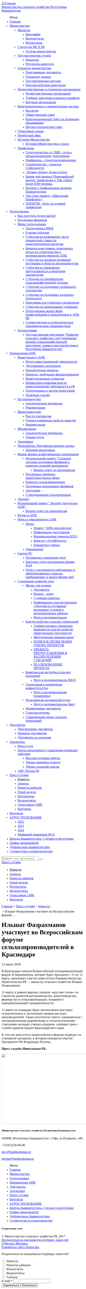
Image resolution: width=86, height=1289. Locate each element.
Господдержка (19, 211)
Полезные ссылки (38, 395)
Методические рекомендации (54, 637)
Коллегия (32, 110)
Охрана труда (35, 437)
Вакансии (32, 59)
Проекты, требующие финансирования (52, 374)
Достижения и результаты (43, 365)
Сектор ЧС (25, 553)
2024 (21, 830)
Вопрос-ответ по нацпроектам (54, 470)
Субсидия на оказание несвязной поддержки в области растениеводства (52, 261)
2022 (21, 821)
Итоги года (25, 746)
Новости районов (30, 787)
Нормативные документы (43, 708)
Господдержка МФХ (40, 228)
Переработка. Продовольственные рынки (46, 445)
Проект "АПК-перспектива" (53, 528)
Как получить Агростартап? (37, 215)
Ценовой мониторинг (40, 450)
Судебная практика (47, 598)
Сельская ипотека (38, 712)
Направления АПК (23, 353)
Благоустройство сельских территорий (52, 621)
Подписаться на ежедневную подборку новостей (35, 1240)
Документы (41, 589)
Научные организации (41, 102)
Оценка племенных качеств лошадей (51, 420)
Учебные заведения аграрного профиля (52, 98)
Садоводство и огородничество (31, 851)
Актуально (33, 490)
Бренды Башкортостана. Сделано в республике (42, 838)
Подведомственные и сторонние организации (49, 89)
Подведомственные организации (48, 93)
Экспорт (23, 499)
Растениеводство (29, 399)
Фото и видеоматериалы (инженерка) (50, 694)
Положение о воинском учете (46, 557)
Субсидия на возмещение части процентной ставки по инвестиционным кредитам (47, 240)
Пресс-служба (19, 775)
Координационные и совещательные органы (48, 106)
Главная (15, 21)
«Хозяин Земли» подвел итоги (46, 172)
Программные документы (43, 72)
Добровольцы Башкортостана (30, 847)
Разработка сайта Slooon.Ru (20, 1247)
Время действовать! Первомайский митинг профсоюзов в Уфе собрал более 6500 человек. (50, 180)
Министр (24, 30)
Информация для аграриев (52, 532)
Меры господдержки (32, 224)
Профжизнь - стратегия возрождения (51, 160)
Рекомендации (35, 407)
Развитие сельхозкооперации (45, 482)
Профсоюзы (26, 148)
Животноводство (29, 411)
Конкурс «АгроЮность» (50, 540)
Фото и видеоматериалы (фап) (54, 704)
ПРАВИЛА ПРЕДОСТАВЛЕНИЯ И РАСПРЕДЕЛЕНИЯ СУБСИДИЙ (50, 655)
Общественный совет (40, 114)
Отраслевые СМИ (30, 804)
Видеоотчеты (35, 38)
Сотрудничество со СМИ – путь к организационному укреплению (49, 154)
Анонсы (23, 783)
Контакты (24, 809)
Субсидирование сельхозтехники (48, 494)
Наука (30, 523)
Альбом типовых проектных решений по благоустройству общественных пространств (53, 629)
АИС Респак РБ (28, 771)
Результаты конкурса (40, 64)
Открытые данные (38, 76)
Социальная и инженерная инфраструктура (44, 686)
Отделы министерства (41, 51)
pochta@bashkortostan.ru (18, 1158)
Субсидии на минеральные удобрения (52, 306)
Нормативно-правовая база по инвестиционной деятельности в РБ (50, 384)
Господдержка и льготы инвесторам (50, 390)
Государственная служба (34, 55)
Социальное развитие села (36, 581)
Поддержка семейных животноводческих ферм (43, 475)
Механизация (27, 428)
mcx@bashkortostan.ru (16, 1152)
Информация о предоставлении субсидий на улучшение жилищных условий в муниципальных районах (55, 608)
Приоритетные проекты (42, 370)
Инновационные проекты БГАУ (55, 536)
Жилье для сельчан (38, 585)
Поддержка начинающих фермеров (50, 486)
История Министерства (34, 139)
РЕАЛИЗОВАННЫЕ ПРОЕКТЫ (48, 666)
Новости (23, 779)
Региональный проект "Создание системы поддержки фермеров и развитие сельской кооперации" (48, 462)
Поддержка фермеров (32, 220)
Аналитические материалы (44, 403)
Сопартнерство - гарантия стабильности (43, 166)
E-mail (7, 1281)
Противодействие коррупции (46, 85)
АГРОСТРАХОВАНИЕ (26, 817)
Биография (33, 34)
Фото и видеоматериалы (50, 617)
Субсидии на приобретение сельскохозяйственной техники (47, 280)
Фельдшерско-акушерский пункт (48, 700)
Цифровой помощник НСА (36, 834)
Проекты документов (32, 733)
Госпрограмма (27, 330)
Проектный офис (29, 135)
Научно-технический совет (44, 127)
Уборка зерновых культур (43, 762)
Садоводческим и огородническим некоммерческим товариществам (49, 324)
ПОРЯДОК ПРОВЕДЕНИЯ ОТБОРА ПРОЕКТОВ (53, 643)
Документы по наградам (34, 737)
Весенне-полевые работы (43, 758)
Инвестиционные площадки (45, 378)
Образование (34, 549)
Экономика (25, 441)
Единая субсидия (37, 232)
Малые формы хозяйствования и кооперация (48, 454)
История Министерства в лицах (47, 143)
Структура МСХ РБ (31, 47)
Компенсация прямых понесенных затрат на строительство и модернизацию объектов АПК (49, 252)
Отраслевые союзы (31, 131)
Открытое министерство (34, 68)
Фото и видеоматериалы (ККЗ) (55, 680)
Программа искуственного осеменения (52, 302)
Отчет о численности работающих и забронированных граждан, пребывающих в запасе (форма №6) (50, 573)
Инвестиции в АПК (31, 357)
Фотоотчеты (34, 42)
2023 (21, 826)
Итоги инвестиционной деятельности (51, 361)
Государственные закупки (43, 81)
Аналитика (17, 742)
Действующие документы (35, 729)
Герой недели (27, 792)
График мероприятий (24, 843)
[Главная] (9, 3)
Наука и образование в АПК (37, 519)
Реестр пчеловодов (38, 416)
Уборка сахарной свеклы (42, 766)
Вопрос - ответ (44, 593)
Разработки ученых (47, 545)
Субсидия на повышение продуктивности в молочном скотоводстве (45, 271)
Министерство (20, 25)
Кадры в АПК (27, 515)
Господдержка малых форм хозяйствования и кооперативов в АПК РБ (52, 314)
